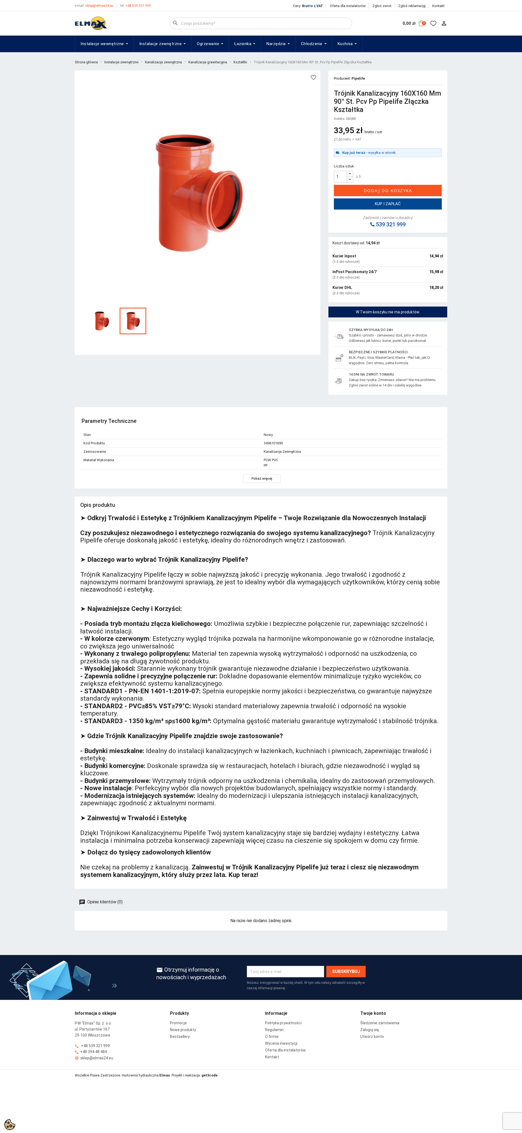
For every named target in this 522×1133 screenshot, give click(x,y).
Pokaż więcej (261, 478)
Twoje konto (373, 1013)
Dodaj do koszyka (388, 190)
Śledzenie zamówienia (379, 1023)
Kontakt (438, 6)
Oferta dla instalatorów (348, 6)
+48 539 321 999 (135, 6)
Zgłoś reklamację (411, 6)
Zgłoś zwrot (381, 6)
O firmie (272, 1036)
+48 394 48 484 (91, 1052)
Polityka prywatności (283, 1023)
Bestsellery (180, 1036)
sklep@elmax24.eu (94, 6)
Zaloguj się (369, 1030)
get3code (209, 1075)
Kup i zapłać (388, 203)
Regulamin (274, 1030)
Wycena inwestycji (281, 1043)
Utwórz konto (372, 1036)
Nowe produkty (183, 1030)
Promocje (178, 1023)
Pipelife (358, 78)
